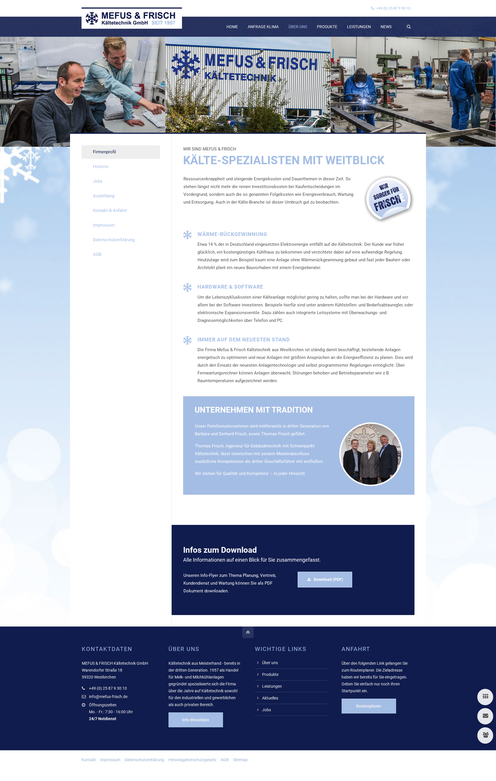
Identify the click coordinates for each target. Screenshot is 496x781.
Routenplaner (368, 706)
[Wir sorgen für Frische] (389, 222)
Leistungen (272, 686)
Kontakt (89, 759)
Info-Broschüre (195, 720)
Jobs (97, 181)
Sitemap (240, 759)
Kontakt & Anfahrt (110, 210)
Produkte (270, 674)
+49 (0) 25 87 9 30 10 (392, 8)
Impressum (104, 225)
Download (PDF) (328, 579)
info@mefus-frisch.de (108, 696)
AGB (97, 254)
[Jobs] (485, 735)
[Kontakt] (485, 716)
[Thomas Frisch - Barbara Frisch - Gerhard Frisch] (371, 484)
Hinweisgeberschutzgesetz (192, 759)
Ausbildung (103, 195)
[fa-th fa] (485, 697)
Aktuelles (270, 698)
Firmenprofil (104, 151)
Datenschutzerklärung (114, 239)
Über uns (270, 662)
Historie (100, 166)
